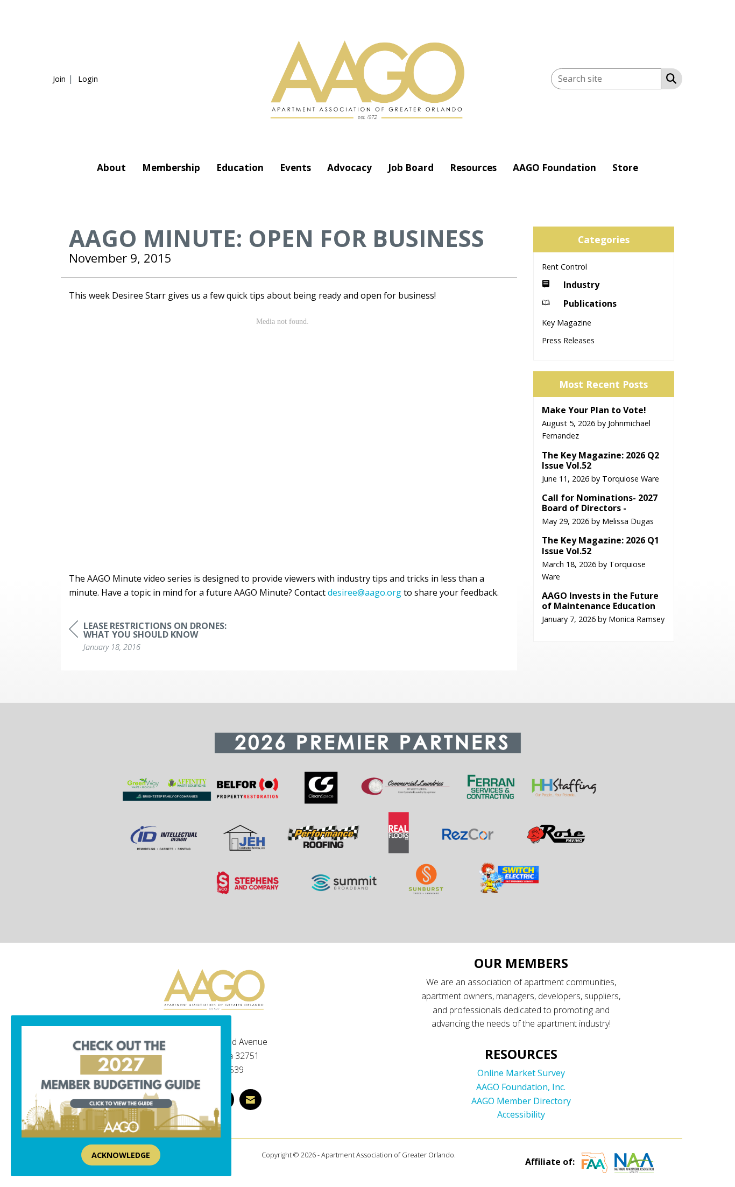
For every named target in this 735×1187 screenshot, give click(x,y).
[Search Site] (669, 78)
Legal (465, 1155)
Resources (473, 167)
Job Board (411, 167)
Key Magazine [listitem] (566, 322)
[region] (149, 638)
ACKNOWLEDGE (120, 1155)
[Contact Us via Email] (250, 1099)
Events (295, 167)
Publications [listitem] (590, 303)
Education (240, 167)
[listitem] (64, 78)
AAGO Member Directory (521, 1101)
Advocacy (349, 167)
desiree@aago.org (364, 592)
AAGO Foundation (554, 167)
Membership (171, 167)
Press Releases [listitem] (568, 340)
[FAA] (594, 1162)
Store (625, 167)
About (111, 167)
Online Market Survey (521, 1073)
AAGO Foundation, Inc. (521, 1087)
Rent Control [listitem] (564, 267)
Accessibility (521, 1114)
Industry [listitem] (581, 285)
